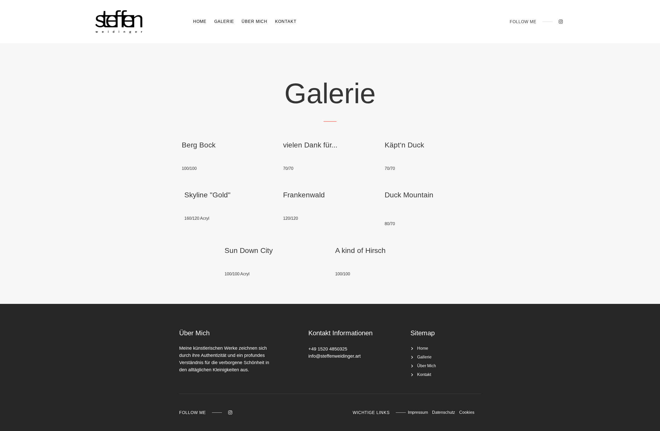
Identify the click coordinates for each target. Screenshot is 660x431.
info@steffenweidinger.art (334, 356)
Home (200, 21)
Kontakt (285, 21)
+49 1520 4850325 (327, 348)
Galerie (224, 21)
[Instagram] (560, 21)
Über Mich (254, 21)
